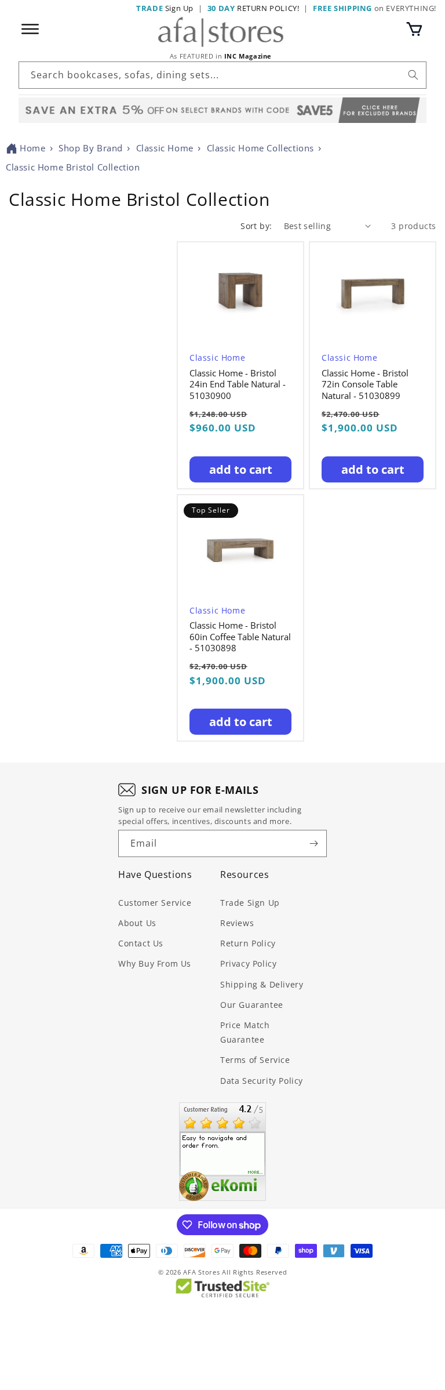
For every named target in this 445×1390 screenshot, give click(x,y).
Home (32, 148)
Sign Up (165, 8)
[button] (414, 28)
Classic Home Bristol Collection (73, 167)
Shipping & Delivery (261, 984)
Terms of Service (255, 1059)
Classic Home (165, 148)
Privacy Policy (248, 963)
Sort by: (256, 225)
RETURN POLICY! (253, 8)
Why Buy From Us (154, 963)
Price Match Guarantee (245, 1032)
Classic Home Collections (260, 148)
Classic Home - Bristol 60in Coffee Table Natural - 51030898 (240, 637)
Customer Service (155, 902)
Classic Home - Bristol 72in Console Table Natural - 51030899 (365, 384)
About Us (137, 922)
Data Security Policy (261, 1080)
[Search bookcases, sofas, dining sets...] (413, 75)
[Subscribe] (313, 843)
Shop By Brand (91, 148)
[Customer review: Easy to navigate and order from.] (222, 1151)
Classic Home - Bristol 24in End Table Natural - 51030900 (237, 384)
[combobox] (222, 75)
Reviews (237, 922)
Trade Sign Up (250, 902)
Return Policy (248, 943)
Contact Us (140, 943)
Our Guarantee (251, 1004)
